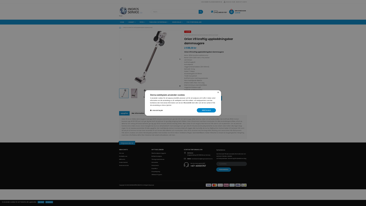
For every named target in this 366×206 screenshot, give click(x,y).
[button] (156, 110)
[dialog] (183, 103)
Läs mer (174, 105)
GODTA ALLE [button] (206, 110)
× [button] (218, 92)
